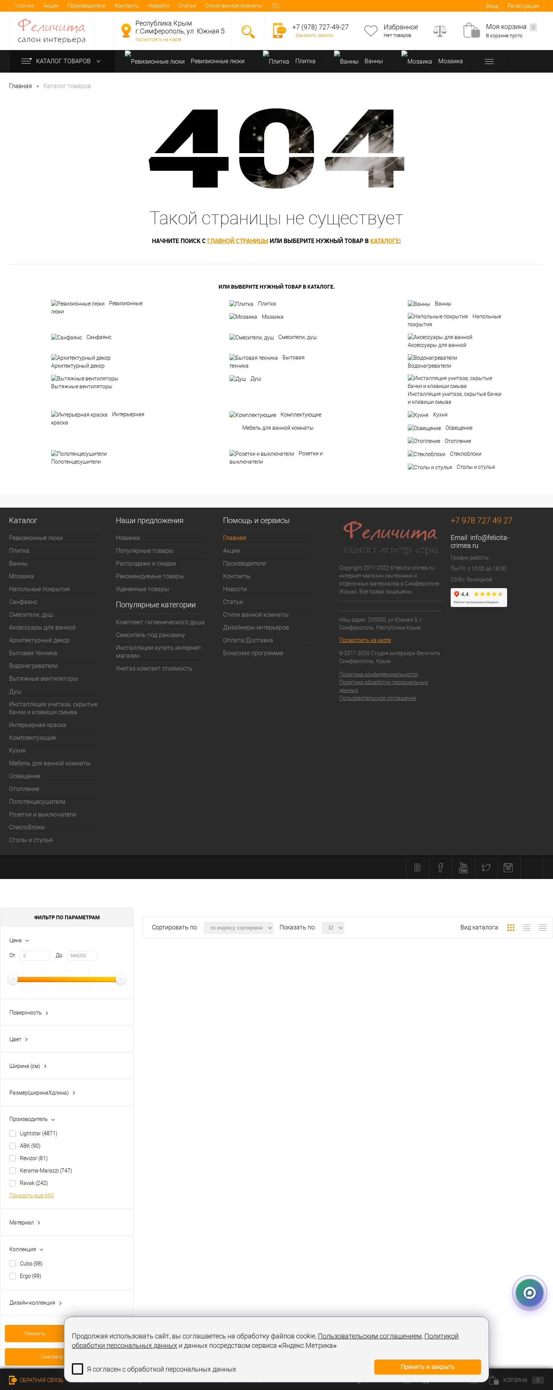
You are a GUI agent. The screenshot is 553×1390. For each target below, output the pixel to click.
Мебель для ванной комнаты (278, 428)
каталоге (384, 241)
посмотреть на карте (158, 39)
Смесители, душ (297, 337)
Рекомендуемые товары (150, 576)
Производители (86, 6)
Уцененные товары (142, 589)
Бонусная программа (253, 653)
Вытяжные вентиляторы (81, 386)
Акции (50, 6)
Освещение (458, 428)
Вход (492, 6)
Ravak (34, 1183)
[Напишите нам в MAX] (530, 1291)
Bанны (373, 61)
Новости (158, 6)
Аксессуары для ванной (437, 345)
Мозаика (450, 61)
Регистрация (523, 6)
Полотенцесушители (76, 462)
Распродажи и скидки (146, 563)
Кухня (440, 415)
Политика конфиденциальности (378, 674)
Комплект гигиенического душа (160, 622)
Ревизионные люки (217, 61)
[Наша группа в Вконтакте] (417, 867)
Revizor (34, 1158)
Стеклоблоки (466, 454)
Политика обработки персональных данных (383, 686)
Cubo (31, 1264)
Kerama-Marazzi (46, 1171)
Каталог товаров (64, 61)
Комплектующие (301, 415)
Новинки (128, 537)
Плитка (305, 61)
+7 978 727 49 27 (481, 520)
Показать (34, 1333)
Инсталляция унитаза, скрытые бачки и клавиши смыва (454, 398)
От (12, 955)
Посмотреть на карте (365, 640)
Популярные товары (144, 550)
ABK (30, 1146)
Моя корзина (510, 26)
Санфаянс (99, 337)
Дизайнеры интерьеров (256, 627)
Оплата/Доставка (248, 640)
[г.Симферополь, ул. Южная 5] (126, 30)
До (59, 955)
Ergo (30, 1276)
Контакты (127, 6)
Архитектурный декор (78, 366)
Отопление (458, 441)
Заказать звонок (314, 35)
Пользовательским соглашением (370, 1336)
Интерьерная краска (97, 418)
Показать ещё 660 (31, 1195)
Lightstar (39, 1133)
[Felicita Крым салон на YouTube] (463, 867)
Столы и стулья (476, 467)
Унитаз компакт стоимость (154, 668)
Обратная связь (41, 1380)
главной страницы (237, 241)
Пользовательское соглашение (377, 698)
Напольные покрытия (454, 320)
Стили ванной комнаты (234, 6)
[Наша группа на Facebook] (440, 867)
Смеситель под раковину (150, 635)
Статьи (187, 6)
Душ (256, 379)
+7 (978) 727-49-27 (320, 27)
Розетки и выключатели (276, 457)
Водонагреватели (429, 366)
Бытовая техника (267, 361)
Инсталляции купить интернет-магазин (159, 651)
